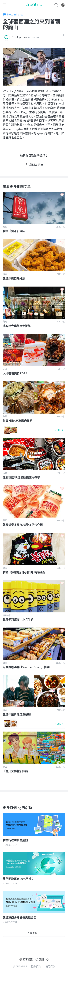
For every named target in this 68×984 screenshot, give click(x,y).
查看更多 (32, 933)
